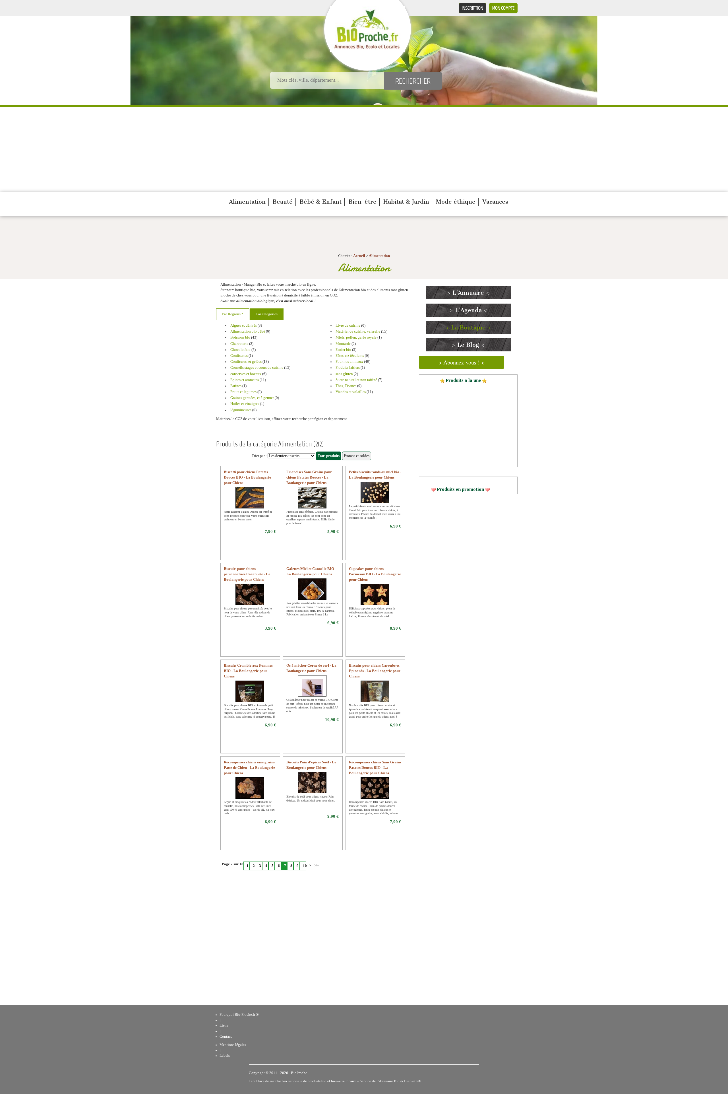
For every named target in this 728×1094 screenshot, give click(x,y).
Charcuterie (239, 344)
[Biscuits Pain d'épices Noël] (312, 786)
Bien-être (362, 201)
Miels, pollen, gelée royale (356, 337)
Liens (224, 1025)
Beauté (282, 201)
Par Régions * (232, 314)
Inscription (472, 8)
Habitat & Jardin (406, 201)
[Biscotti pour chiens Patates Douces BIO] (250, 501)
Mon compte (503, 8)
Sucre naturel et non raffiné (356, 380)
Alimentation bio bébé (248, 331)
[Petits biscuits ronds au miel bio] (375, 496)
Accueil (359, 256)
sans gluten (345, 374)
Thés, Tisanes (346, 386)
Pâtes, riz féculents (350, 356)
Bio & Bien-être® (407, 1081)
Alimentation (247, 201)
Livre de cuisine (348, 325)
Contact (226, 1037)
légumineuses (241, 410)
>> (316, 866)
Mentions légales (233, 1045)
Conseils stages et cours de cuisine (256, 368)
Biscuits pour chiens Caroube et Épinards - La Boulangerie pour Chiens (374, 671)
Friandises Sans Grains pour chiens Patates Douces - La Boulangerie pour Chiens (309, 477)
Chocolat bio (240, 350)
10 (304, 866)
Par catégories (267, 314)
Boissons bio (240, 337)
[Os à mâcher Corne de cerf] (312, 689)
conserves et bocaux (246, 374)
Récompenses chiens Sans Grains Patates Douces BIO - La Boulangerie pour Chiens (375, 767)
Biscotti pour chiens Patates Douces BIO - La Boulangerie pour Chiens (247, 477)
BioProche (299, 1073)
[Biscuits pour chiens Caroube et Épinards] (375, 695)
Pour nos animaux (349, 362)
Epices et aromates (244, 380)
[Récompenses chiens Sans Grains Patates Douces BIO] (375, 792)
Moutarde (343, 344)
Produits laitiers (348, 368)
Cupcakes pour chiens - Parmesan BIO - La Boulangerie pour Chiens (375, 574)
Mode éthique (455, 201)
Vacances (495, 201)
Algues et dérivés (243, 325)
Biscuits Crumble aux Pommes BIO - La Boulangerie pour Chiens (248, 671)
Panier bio (344, 350)
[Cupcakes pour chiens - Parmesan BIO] (375, 598)
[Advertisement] (364, 149)
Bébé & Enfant (320, 201)
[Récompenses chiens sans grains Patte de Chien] (250, 792)
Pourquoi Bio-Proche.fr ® (239, 1015)
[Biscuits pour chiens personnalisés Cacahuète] (250, 598)
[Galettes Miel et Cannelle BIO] (312, 593)
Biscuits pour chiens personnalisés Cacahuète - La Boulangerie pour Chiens (247, 574)
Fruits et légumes (243, 392)
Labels (225, 1056)
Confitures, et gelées (246, 362)
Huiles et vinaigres (245, 404)
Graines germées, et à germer (252, 398)
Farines (236, 386)
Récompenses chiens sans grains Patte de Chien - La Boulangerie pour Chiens (249, 767)
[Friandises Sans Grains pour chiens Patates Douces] (312, 501)
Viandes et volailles (351, 392)
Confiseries (239, 356)
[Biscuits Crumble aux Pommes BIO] (250, 695)
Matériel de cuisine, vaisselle (358, 331)
